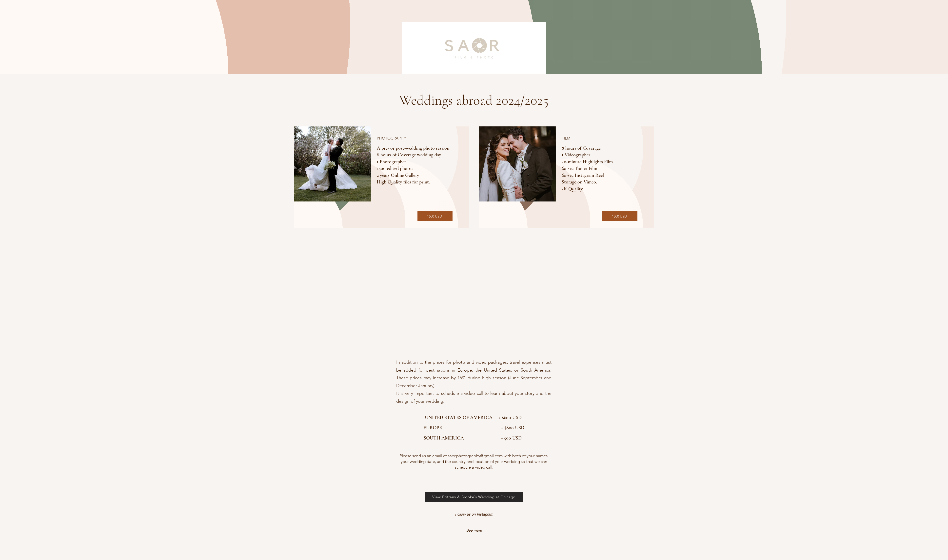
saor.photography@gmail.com (475, 455)
